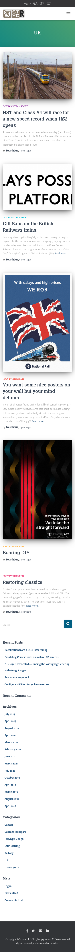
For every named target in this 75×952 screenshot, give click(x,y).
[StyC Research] (15, 13)
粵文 (35, 3)
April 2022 (10, 735)
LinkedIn (47, 931)
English (27, 3)
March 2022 (11, 742)
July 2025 (10, 714)
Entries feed (11, 893)
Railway (9, 853)
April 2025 (10, 721)
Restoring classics (22, 582)
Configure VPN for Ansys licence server (27, 684)
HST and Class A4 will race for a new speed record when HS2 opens (36, 118)
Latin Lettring (12, 846)
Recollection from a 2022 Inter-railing (26, 650)
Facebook (27, 931)
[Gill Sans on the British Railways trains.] (37, 187)
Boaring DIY (16, 552)
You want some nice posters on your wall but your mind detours (36, 391)
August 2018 (12, 799)
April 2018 (10, 806)
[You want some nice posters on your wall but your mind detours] (37, 322)
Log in (8, 886)
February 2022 (13, 749)
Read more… (62, 253)
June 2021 (10, 756)
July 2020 (10, 770)
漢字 (42, 3)
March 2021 (11, 763)
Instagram (34, 931)
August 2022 (12, 728)
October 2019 (12, 777)
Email (40, 930)
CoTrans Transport (15, 106)
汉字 (49, 3)
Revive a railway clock (17, 677)
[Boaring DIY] (37, 489)
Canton (9, 824)
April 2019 (10, 784)
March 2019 (11, 791)
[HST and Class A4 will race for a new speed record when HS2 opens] (37, 75)
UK (6, 860)
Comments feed (14, 900)
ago (25, 150)
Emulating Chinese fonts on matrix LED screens (31, 657)
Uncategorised (13, 867)
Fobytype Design (13, 378)
